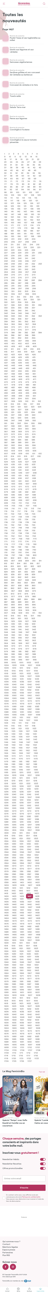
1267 (29, 808)
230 (26, 253)
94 (22, 190)
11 (15, 157)
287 (19, 283)
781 (5, 547)
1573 (37, 976)
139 (38, 209)
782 (12, 547)
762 (13, 536)
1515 (13, 946)
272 (26, 275)
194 (5, 236)
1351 (21, 855)
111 (11, 198)
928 (34, 621)
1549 (6, 965)
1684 (6, 1039)
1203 (36, 772)
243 (6, 261)
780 (34, 544)
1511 (21, 943)
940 (13, 629)
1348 (37, 852)
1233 (36, 789)
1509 (6, 943)
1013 (36, 668)
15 (36, 157)
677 (27, 489)
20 (27, 159)
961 (20, 640)
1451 (22, 910)
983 (33, 652)
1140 (14, 739)
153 (12, 217)
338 (6, 311)
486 (34, 388)
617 (32, 456)
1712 (28, 1053)
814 (18, 563)
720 (39, 511)
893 (13, 605)
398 (27, 341)
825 (13, 569)
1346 (22, 852)
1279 (6, 816)
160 (18, 220)
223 (12, 250)
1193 (35, 767)
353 (40, 316)
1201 (21, 772)
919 (5, 618)
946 (20, 632)
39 (17, 168)
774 (27, 541)
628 (34, 462)
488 (13, 390)
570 (27, 431)
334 (13, 308)
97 (40, 190)
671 (20, 486)
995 (13, 660)
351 (26, 316)
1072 (29, 701)
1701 (22, 1047)
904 (20, 610)
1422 (29, 893)
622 (26, 459)
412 (18, 349)
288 (26, 283)
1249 (6, 800)
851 (12, 583)
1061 (22, 695)
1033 (37, 679)
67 (23, 179)
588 (13, 443)
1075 (14, 704)
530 (6, 412)
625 (13, 462)
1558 (37, 968)
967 (27, 643)
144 (31, 212)
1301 (22, 827)
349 (13, 316)
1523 (36, 948)
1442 (29, 904)
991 (20, 657)
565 (27, 429)
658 (34, 478)
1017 (28, 671)
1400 (14, 882)
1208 (37, 775)
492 (6, 393)
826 (19, 569)
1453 (37, 910)
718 (25, 511)
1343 (37, 849)
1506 (22, 940)
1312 (28, 833)
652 (26, 476)
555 (33, 423)
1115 (13, 726)
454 (20, 371)
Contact (6, 1244)
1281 (21, 816)
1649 (6, 1020)
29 (40, 162)
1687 (29, 1039)
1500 (14, 937)
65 (11, 179)
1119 (6, 728)
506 (34, 399)
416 (5, 352)
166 (19, 223)
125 (25, 203)
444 (20, 366)
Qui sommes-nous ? (11, 1242)
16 (5, 159)
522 (25, 407)
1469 (6, 921)
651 (20, 476)
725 (33, 514)
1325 (14, 841)
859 (26, 585)
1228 (37, 786)
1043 (37, 684)
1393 (37, 877)
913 (5, 616)
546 (6, 421)
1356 (21, 858)
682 (26, 492)
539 (26, 415)
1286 (21, 819)
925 (13, 621)
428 (13, 357)
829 (6, 572)
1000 (13, 662)
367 (27, 324)
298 (27, 289)
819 (12, 566)
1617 (28, 1001)
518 (38, 404)
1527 (29, 951)
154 (18, 217)
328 (13, 305)
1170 (14, 756)
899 (20, 607)
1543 (37, 959)
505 (27, 399)
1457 (29, 913)
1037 (29, 682)
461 (34, 374)
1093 (37, 712)
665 (13, 484)
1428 (37, 896)
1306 (22, 830)
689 (6, 498)
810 (33, 561)
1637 (29, 1012)
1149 (6, 745)
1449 (6, 910)
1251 (21, 800)
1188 (35, 764)
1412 (28, 888)
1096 (22, 715)
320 (32, 300)
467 (6, 379)
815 (25, 563)
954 (6, 638)
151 (38, 214)
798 (20, 555)
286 (13, 283)
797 (13, 555)
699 (6, 503)
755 (33, 530)
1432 (29, 899)
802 (12, 558)
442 (6, 366)
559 (19, 426)
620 (13, 459)
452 (6, 371)
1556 (21, 968)
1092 (29, 712)
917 (32, 616)
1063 (37, 695)
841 (12, 577)
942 (27, 629)
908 (13, 613)
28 (34, 162)
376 (20, 330)
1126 (21, 731)
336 (26, 308)
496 (34, 393)
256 (19, 267)
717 (19, 511)
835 (6, 575)
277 (27, 277)
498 (13, 396)
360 (13, 322)
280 (13, 280)
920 (13, 618)
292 (19, 286)
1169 (6, 756)
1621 (21, 1003)
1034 (6, 682)
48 (29, 170)
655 (13, 478)
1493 (37, 932)
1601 (22, 992)
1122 (27, 728)
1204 (6, 775)
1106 (21, 720)
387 (19, 335)
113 (23, 198)
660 (13, 481)
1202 (29, 772)
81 (29, 184)
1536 (21, 957)
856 (6, 585)
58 (11, 176)
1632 (29, 1009)
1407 (30, 885)
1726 (22, 1061)
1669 (6, 1031)
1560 (14, 970)
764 (27, 536)
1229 (6, 789)
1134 (6, 737)
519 (5, 407)
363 (33, 322)
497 (6, 396)
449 (20, 368)
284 (40, 280)
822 (32, 566)
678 (34, 489)
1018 (36, 671)
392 (19, 338)
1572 (29, 976)
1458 (37, 913)
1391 (22, 877)
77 (5, 184)
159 (12, 220)
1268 (37, 808)
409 (34, 346)
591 (33, 443)
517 (31, 404)
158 (5, 220)
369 (6, 327)
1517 (28, 946)
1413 (36, 888)
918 (38, 616)
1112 (26, 723)
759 (27, 533)
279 (6, 280)
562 (6, 429)
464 (20, 376)
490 (27, 390)
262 (26, 269)
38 (11, 168)
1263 (37, 805)
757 (13, 533)
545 (33, 418)
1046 (22, 687)
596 (34, 445)
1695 (14, 1045)
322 (6, 302)
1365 (14, 863)
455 (27, 371)
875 (33, 594)
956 (20, 638)
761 (5, 536)
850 (6, 583)
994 (6, 660)
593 (13, 445)
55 (34, 173)
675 (13, 489)
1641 (22, 1014)
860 (33, 585)
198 (32, 236)
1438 (37, 902)
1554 (6, 968)
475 (27, 382)
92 (11, 190)
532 (19, 412)
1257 (29, 803)
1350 (14, 855)
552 (12, 423)
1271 (22, 811)
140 (5, 212)
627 (27, 462)
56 (39, 173)
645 (13, 473)
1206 (22, 775)
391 (12, 338)
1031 (22, 679)
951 (20, 635)
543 (19, 418)
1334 (6, 847)
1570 (14, 976)
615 (19, 456)
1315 (13, 836)
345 (20, 313)
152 (5, 217)
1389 (6, 877)
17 (11, 159)
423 (13, 354)
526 (13, 409)
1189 (6, 767)
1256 (21, 803)
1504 (6, 940)
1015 (14, 671)
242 (33, 258)
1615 (14, 1001)
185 (25, 231)
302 (19, 291)
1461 (22, 915)
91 (5, 190)
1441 (22, 904)
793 (20, 552)
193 (38, 234)
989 (6, 657)
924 (6, 621)
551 (5, 423)
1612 (28, 998)
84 (5, 187)
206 (13, 242)
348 (6, 316)
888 (13, 602)
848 (27, 580)
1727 (29, 1061)
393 (26, 338)
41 (29, 168)
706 (20, 506)
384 (40, 333)
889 (19, 602)
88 (28, 187)
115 (35, 198)
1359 (6, 860)
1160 (14, 750)
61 (29, 176)
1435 (14, 902)
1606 (22, 995)
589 (19, 443)
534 (33, 412)
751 (5, 530)
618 (38, 456)
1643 (37, 1014)
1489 (6, 932)
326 (33, 302)
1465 (14, 918)
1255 (14, 803)
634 (6, 467)
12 (20, 157)
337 (33, 308)
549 (27, 421)
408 (27, 346)
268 (34, 272)
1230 (14, 789)
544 (26, 418)
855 (39, 583)
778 (20, 544)
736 (6, 522)
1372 (29, 866)
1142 (28, 739)
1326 (21, 841)
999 (6, 662)
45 (11, 170)
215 (37, 245)
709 (6, 508)
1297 (29, 825)
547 (13, 421)
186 (31, 231)
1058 (37, 693)
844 (33, 577)
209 (34, 242)
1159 (6, 750)
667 (27, 484)
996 (20, 660)
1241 (22, 794)
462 (6, 376)
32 (16, 165)
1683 (37, 1036)
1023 (36, 673)
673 (34, 486)
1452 (29, 910)
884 (26, 599)
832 (26, 572)
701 (20, 503)
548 (20, 421)
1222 (28, 783)
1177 (28, 759)
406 (13, 346)
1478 (38, 924)
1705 (14, 1050)
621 (19, 459)
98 (5, 192)
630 (13, 465)
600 (27, 448)
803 (19, 558)
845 (6, 580)
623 (33, 459)
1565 (14, 973)
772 (13, 541)
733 (19, 520)
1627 (29, 1006)
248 (6, 264)
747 (13, 528)
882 (12, 599)
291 (12, 286)
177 (12, 228)
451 (34, 368)
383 (33, 333)
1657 (29, 1023)
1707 (30, 1050)
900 (27, 607)
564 (20, 429)
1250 (14, 800)
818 (5, 566)
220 (32, 247)
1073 (37, 701)
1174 (6, 759)
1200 (14, 772)
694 (6, 500)
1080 (14, 706)
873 (19, 594)
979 (6, 652)
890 (26, 602)
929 (6, 624)
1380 (14, 871)
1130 (13, 734)
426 (34, 354)
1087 (29, 709)
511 (33, 401)
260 (13, 269)
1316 (21, 836)
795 (34, 552)
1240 (14, 794)
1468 (38, 918)
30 (5, 165)
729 (27, 517)
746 (6, 528)
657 (27, 478)
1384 (6, 874)
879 (27, 597)
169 (39, 223)
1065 (14, 698)
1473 (37, 921)
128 (5, 206)
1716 (21, 1056)
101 (24, 192)
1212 (28, 778)
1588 (37, 984)
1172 (28, 756)
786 (6, 550)
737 (13, 522)
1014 (6, 671)
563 (13, 429)
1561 (22, 970)
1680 (14, 1036)
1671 (22, 1031)
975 (13, 649)
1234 (6, 792)
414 (31, 349)
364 (6, 324)
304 (33, 291)
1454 (6, 913)
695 (13, 500)
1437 (29, 902)
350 (20, 316)
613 (5, 456)
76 (40, 181)
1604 (6, 995)
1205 (14, 775)
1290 (14, 822)
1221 (21, 783)
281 (19, 280)
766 (6, 539)
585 (26, 440)
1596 (22, 990)
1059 (6, 695)
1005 (14, 665)
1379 (6, 871)
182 (5, 231)
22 (38, 159)
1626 (22, 1006)
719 (32, 511)
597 (6, 448)
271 (19, 275)
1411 (21, 888)
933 (33, 624)
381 (19, 333)
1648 (38, 1017)
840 (6, 577)
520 (12, 407)
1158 (35, 748)
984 (6, 654)
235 (19, 256)
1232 (29, 789)
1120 (13, 728)
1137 (28, 737)
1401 (22, 882)
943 (34, 629)
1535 (14, 957)
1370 (14, 866)
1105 (14, 720)
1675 (14, 1034)
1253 (36, 800)
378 (34, 330)
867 (13, 591)
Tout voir (42, 1072)
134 (5, 209)
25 (17, 162)
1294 (6, 825)
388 (26, 335)
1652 (29, 1020)
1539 (6, 959)
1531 (21, 954)
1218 (35, 781)
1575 (14, 979)
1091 (22, 712)
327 (6, 305)
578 (13, 437)
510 (26, 401)
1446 (22, 907)
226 (33, 250)
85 (11, 187)
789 (27, 550)
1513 (35, 943)
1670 (14, 1031)
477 (6, 385)
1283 (36, 816)
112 (17, 198)
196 (19, 236)
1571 (22, 976)
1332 (29, 844)
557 (6, 426)
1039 (6, 684)
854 (33, 583)
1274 (6, 814)
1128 (35, 731)
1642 (29, 1014)
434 (20, 360)
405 (6, 346)
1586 (21, 984)
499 (20, 396)
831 (19, 572)
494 (20, 393)
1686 (22, 1039)
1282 (29, 816)
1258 (37, 803)
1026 (22, 676)
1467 (30, 918)
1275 (14, 814)
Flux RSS (6, 1255)
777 (13, 544)
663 (34, 481)
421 (39, 352)
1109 (6, 723)
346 (27, 313)
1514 (6, 946)
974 (6, 649)
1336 (21, 847)
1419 (6, 893)
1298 (37, 825)
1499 (6, 937)
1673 (37, 1031)
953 (33, 635)
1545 (14, 962)
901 (34, 607)
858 (19, 585)
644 (6, 473)
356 (19, 319)
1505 (14, 940)
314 (31, 297)
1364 (6, 863)
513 (5, 404)
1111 (20, 723)
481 (34, 385)
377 (27, 330)
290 (6, 286)
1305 (14, 830)
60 (23, 176)
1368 (37, 863)
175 (38, 225)
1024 (6, 676)
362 (26, 322)
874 (26, 594)
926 (20, 621)
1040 (14, 684)
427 (6, 357)
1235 (14, 792)
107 (25, 195)
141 (12, 212)
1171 (21, 756)
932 (26, 624)
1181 (20, 761)
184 (18, 231)
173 (25, 225)
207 (20, 242)
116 (5, 201)
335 (19, 308)
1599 (6, 992)
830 (13, 572)
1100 (14, 717)
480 (27, 385)
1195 (14, 770)
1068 (38, 698)
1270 (14, 811)
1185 (13, 764)
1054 (6, 693)
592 (6, 445)
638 (34, 467)
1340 (14, 849)
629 (6, 465)
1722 (29, 1058)
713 (32, 508)
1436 (22, 902)
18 (16, 159)
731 (5, 520)
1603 (37, 992)
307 (20, 294)
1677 (30, 1034)
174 (31, 225)
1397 (29, 880)
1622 (29, 1003)
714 (39, 508)
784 (26, 547)
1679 (6, 1036)
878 (20, 597)
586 (33, 440)
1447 (30, 907)
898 (13, 607)
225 (26, 250)
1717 (28, 1056)
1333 (36, 844)
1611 (21, 998)
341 (26, 311)
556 (39, 423)
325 (26, 302)
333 (6, 308)
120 (30, 201)
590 (26, 443)
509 (20, 401)
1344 (6, 852)
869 (27, 591)
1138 (35, 737)
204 (33, 239)
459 (20, 374)
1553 (36, 965)
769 (27, 539)
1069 (6, 701)
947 (27, 632)
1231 (21, 789)
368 (34, 324)
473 (13, 382)
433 (13, 360)
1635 (14, 1012)
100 (17, 192)
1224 (6, 786)
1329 (6, 844)
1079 (6, 706)
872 (12, 594)
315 (37, 297)
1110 (13, 723)
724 (26, 514)
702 (27, 503)
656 (20, 478)
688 (34, 495)
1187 (28, 764)
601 (34, 448)
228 (13, 253)
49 (35, 170)
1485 (14, 929)
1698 (38, 1045)
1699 (6, 1047)
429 (20, 357)
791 (5, 552)
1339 (6, 849)
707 (27, 506)
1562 (29, 970)
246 (27, 261)
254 (6, 267)
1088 (37, 709)
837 (19, 575)
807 (13, 561)
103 (37, 192)
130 (18, 206)
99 (11, 192)
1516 (21, 946)
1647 (30, 1017)
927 (27, 621)
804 (26, 558)
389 (33, 335)
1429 (6, 899)
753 (19, 530)
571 (33, 431)
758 (20, 533)
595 (27, 445)
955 (13, 638)
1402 (29, 882)
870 (34, 591)
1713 (36, 1053)
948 (34, 632)
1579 (6, 981)
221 (38, 247)
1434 (6, 902)
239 (13, 258)
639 (6, 470)
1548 (37, 962)
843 (26, 577)
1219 (6, 783)
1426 (22, 896)
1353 (36, 855)
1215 (13, 781)
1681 (22, 1036)
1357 (29, 858)
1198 (36, 770)
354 (6, 319)
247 (34, 261)
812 (5, 563)
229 (19, 253)
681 (20, 492)
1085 (14, 709)
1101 (21, 717)
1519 (6, 948)
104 (5, 195)
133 (37, 206)
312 (18, 297)
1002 (29, 662)
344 (13, 313)
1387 (29, 874)
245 (20, 261)
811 (40, 561)
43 (40, 168)
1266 (22, 808)
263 (33, 269)
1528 (37, 951)
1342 (29, 849)
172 (18, 225)
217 (12, 247)
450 (27, 368)
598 (13, 448)
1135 (13, 737)
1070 (14, 701)
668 (34, 484)
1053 (37, 690)
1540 (14, 959)
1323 (36, 838)
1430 (14, 899)
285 (6, 283)
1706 (22, 1050)
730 (34, 517)
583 (12, 440)
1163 (35, 750)
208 (27, 242)
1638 (37, 1012)
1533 (36, 954)
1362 (29, 860)
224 (19, 250)
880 (34, 597)
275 (13, 277)
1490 (14, 932)
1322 (28, 838)
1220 (14, 783)
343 (6, 313)
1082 (29, 706)
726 (6, 517)
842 (19, 577)
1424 (6, 896)
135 (12, 209)
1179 (6, 761)
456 (34, 371)
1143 (35, 739)
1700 (14, 1047)
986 (20, 654)
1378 (37, 869)
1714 (6, 1056)
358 (33, 319)
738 (20, 522)
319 (25, 300)
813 (12, 563)
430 (27, 357)
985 (13, 654)
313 (24, 297)
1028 (37, 676)
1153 (35, 745)
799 (27, 555)
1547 (29, 962)
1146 (21, 742)
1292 (29, 822)
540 (33, 415)
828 (33, 569)
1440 (14, 904)
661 (20, 481)
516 (25, 404)
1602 (29, 992)
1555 (14, 968)
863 (19, 588)
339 (13, 311)
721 (5, 514)
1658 (37, 1023)
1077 (30, 704)
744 (26, 525)
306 (13, 294)
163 (38, 220)
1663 (37, 1025)
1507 (29, 940)
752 (12, 530)
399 (34, 341)
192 (31, 234)
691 (20, 498)
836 (13, 575)
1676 (22, 1034)
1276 (22, 814)
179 (25, 228)
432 (6, 360)
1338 (37, 847)
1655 (14, 1023)
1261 (22, 805)
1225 (14, 786)
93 (17, 190)
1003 (37, 662)
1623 (36, 1003)
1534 (6, 957)
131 (25, 206)
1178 (36, 759)
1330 (14, 844)
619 (5, 459)
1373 (37, 866)
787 (13, 550)
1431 (22, 899)
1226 (21, 786)
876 (6, 597)
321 (38, 300)
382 (26, 333)
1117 (26, 726)
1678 (38, 1034)
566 (34, 429)
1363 (37, 860)
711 (19, 508)
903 (13, 610)
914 (12, 616)
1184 (6, 764)
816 (31, 563)
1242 (29, 794)
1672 (29, 1031)
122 (5, 203)
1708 (38, 1050)
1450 (14, 910)
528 (26, 409)
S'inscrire (24, 1188)
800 (34, 555)
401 (13, 344)
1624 (6, 1006)
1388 (37, 874)
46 (17, 170)
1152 (27, 745)
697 (27, 500)
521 (19, 407)
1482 (29, 926)
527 (19, 409)
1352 (29, 855)
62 (34, 176)
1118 (33, 726)
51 (11, 173)
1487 (29, 929)
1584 (6, 984)
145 (38, 212)
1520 (14, 948)
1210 (14, 778)
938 (34, 627)
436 (34, 360)
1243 (37, 794)
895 (27, 605)
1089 (6, 712)
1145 (14, 742)
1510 (14, 943)
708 (34, 506)
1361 (22, 860)
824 (6, 569)
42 (34, 168)
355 (13, 319)
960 (13, 640)
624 (6, 462)
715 (5, 511)
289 (33, 283)
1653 (37, 1020)
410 (5, 349)
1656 (22, 1023)
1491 (22, 932)
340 (20, 311)
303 (26, 291)
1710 (14, 1053)
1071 (22, 701)
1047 (30, 687)
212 (18, 245)
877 (13, 597)
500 (27, 396)
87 (23, 187)
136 (18, 209)
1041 (22, 684)
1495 (14, 935)
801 (5, 558)
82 (34, 184)
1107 (28, 720)
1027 (29, 676)
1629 (6, 1009)
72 (17, 181)
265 (13, 272)
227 (6, 253)
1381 (21, 871)
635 (13, 467)
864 (26, 588)
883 (19, 599)
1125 (13, 731)
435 (27, 360)
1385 (14, 874)
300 (6, 291)
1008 (38, 665)
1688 (37, 1039)
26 (22, 162)
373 (33, 327)
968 (34, 643)
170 (5, 225)
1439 (6, 904)
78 (11, 184)
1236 (21, 792)
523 (32, 407)
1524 (6, 951)
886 (39, 599)
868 (20, 591)
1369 (6, 866)
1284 (6, 819)
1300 (14, 827)
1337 (29, 847)
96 (34, 190)
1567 (29, 973)
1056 (22, 693)
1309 (6, 833)
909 (20, 613)
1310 (14, 833)
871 (5, 594)
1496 (22, 935)
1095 (14, 715)
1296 (22, 825)
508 (13, 401)
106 (19, 195)
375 (13, 330)
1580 (14, 981)
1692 (29, 1042)
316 (5, 300)
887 (6, 602)
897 (6, 607)
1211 (21, 778)
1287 (29, 819)
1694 (6, 1045)
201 (12, 239)
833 (33, 572)
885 (33, 599)
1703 (37, 1047)
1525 (14, 951)
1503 (37, 937)
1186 (21, 764)
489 (20, 390)
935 (13, 627)
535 (39, 412)
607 (6, 453)
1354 (6, 858)
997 (27, 660)
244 (13, 261)
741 (5, 525)
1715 (14, 1056)
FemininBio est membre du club (13, 1281)
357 (26, 319)
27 (28, 162)
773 (20, 541)
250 (20, 264)
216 (5, 247)
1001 (21, 662)
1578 (37, 979)
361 (19, 322)
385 (6, 335)
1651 (22, 1020)
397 (20, 341)
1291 (22, 822)
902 (6, 610)
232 (40, 253)
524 (39, 407)
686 (20, 495)
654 (6, 478)
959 (6, 640)
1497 (30, 935)
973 (34, 646)
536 (6, 415)
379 (6, 333)
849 (34, 580)
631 (19, 465)
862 (12, 588)
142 (18, 212)
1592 (29, 987)
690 (13, 498)
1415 (14, 891)
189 (12, 234)
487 (6, 390)
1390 (14, 877)
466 (34, 376)
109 (39, 195)
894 (20, 605)
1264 (6, 808)
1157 (28, 748)
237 (33, 256)
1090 (14, 712)
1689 (6, 1042)
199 (39, 236)
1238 (37, 792)
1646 (22, 1017)
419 (25, 352)
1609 (6, 998)
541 (5, 418)
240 (20, 258)
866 (6, 591)
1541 (22, 959)
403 (27, 344)
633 (33, 465)
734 (26, 520)
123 (12, 203)
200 (6, 239)
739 (27, 522)
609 (20, 453)
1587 (29, 984)
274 (6, 277)
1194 (6, 770)
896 (34, 605)
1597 (29, 990)
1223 (36, 783)
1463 (37, 915)
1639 (6, 1014)
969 (6, 646)
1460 (14, 915)
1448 (38, 907)
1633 (37, 1009)
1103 (36, 717)
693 (34, 498)
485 (27, 388)
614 (12, 456)
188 (5, 234)
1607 (30, 995)
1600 (14, 992)
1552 (29, 965)
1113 (33, 723)
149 (25, 214)
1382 (29, 871)
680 (13, 492)
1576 (22, 979)
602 (6, 451)
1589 (6, 987)
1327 (29, 841)
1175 (13, 759)
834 (40, 572)
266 (20, 272)
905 (27, 610)
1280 (14, 816)
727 (13, 517)
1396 (22, 880)
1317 (28, 836)
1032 (29, 679)
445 (27, 366)
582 (6, 440)
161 (25, 220)
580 (27, 437)
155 (25, 217)
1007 (30, 665)
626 (20, 462)
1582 (29, 981)
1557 (29, 968)
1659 (6, 1025)
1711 (21, 1053)
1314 (6, 836)
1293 (37, 822)
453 (13, 371)
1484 (6, 929)
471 (34, 379)
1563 (37, 970)
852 (19, 583)
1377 (29, 869)
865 (33, 588)
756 (6, 533)
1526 (21, 951)
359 (6, 322)
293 (26, 286)
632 (26, 465)
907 (6, 613)
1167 (28, 753)
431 (33, 357)
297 (20, 289)
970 (13, 646)
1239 (6, 794)
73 (22, 181)
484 (20, 388)
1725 (14, 1061)
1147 (28, 742)
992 (27, 657)
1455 (14, 913)
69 (35, 179)
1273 (37, 811)
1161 (20, 750)
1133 (35, 734)
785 (33, 547)
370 (13, 327)
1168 (36, 753)
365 (13, 324)
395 (6, 341)
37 (5, 168)
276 (20, 277)
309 (34, 294)
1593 (37, 987)
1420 (14, 893)
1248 (37, 797)
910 (27, 613)
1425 (14, 896)
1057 (29, 693)
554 (26, 423)
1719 (6, 1058)
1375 (14, 869)
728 (20, 517)
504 (20, 399)
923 (33, 618)
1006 (22, 665)
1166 (21, 753)
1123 (34, 728)
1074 (6, 704)
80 (23, 184)
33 (22, 165)
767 (13, 539)
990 (13, 657)
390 (6, 338)
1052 (29, 690)
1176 (21, 759)
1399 (6, 882)
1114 (6, 726)
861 (5, 588)
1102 (28, 717)
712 (25, 508)
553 (19, 423)
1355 (14, 858)
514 (12, 404)
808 (20, 561)
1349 (6, 855)
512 (39, 401)
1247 (29, 797)
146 (5, 214)
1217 (28, 781)
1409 (6, 888)
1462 (29, 915)
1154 (6, 748)
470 (27, 379)
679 (6, 492)
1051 (22, 690)
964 (6, 643)
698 (34, 500)
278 (34, 277)
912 (40, 613)
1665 (14, 1028)
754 (26, 530)
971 (20, 646)
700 (13, 503)
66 (17, 179)
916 (25, 616)
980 (13, 652)
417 (12, 352)
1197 (28, 770)
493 (13, 393)
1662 (29, 1025)
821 (25, 566)
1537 (29, 957)
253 (40, 264)
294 (33, 286)
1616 (21, 1001)
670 (13, 486)
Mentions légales (10, 1247)
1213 (35, 778)
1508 (37, 940)
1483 (37, 926)
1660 (14, 1025)
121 (36, 201)
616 (25, 456)
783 (19, 547)
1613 (36, 998)
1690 (14, 1042)
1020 (14, 673)
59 (17, 176)
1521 (21, 948)
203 (26, 239)
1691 (22, 1042)
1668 (38, 1028)
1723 (36, 1058)
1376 (22, 869)
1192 (28, 767)
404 (34, 344)
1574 (6, 979)
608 (13, 453)
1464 (6, 918)
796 (6, 555)
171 (12, 225)
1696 (22, 1045)
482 (6, 388)
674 (6, 489)
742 (12, 525)
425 (27, 354)
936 (20, 627)
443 (13, 366)
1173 (35, 756)
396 (13, 341)
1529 (6, 954)
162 (31, 220)
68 (29, 179)
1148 (36, 742)
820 (19, 566)
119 (24, 201)
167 (25, 223)
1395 (14, 880)
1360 (14, 860)
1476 (22, 924)
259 (6, 269)
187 (38, 231)
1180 (14, 761)
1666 (22, 1028)
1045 (14, 687)
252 (33, 264)
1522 (28, 948)
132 (31, 206)
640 (13, 470)
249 (13, 264)
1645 (14, 1017)
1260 (14, 805)
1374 (6, 869)
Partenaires (7, 1253)
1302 (29, 827)
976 (20, 649)
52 (16, 173)
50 (5, 173)
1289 (6, 822)
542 (12, 418)
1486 (22, 929)
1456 (22, 913)
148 (19, 214)
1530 (14, 954)
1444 (6, 907)
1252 (29, 800)
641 (20, 470)
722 (12, 514)
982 (26, 652)
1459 (6, 915)
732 (12, 520)
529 (33, 409)
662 (27, 481)
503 (13, 399)
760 (34, 533)
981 (20, 652)
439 (20, 363)
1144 (6, 742)
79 (17, 184)
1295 (14, 825)
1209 (6, 778)
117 (11, 201)
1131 (20, 734)
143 (25, 212)
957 (27, 638)
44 (5, 170)
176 (5, 228)
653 (33, 476)
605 (27, 451)
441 (34, 363)
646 (20, 473)
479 (20, 385)
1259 (6, 805)
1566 (22, 973)
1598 (37, 990)
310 (5, 297)
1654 (6, 1023)
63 (40, 176)
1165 (14, 753)
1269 (6, 811)
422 (6, 354)
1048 (38, 687)
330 (26, 305)
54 (28, 173)
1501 (22, 937)
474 (20, 382)
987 (27, 654)
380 (13, 333)
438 (13, 363)
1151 (20, 745)
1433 (37, 899)
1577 (29, 979)
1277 (29, 814)
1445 (14, 907)
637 (27, 467)
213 (24, 245)
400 (6, 344)
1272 (29, 811)
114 (29, 198)
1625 (14, 1006)
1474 (6, 924)
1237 (29, 792)
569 (20, 431)
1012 (28, 668)
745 (33, 525)
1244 (6, 797)
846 (13, 580)
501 (34, 396)
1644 (6, 1017)
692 (27, 498)
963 (34, 640)
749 (27, 528)
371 (19, 327)
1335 (14, 847)
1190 (14, 767)
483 (13, 388)
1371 (22, 866)
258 (33, 267)
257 (26, 267)
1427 (29, 896)
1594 (6, 990)
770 (35, 539)
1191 (20, 767)
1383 (36, 871)
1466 (22, 918)
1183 (35, 761)
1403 (37, 882)
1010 (14, 668)
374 (6, 330)
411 (12, 349)
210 (5, 245)
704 (6, 506)
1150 (14, 745)
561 (33, 426)
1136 (21, 737)
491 (34, 390)
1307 (29, 830)
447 (6, 368)
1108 (36, 720)
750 (34, 528)
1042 (29, 684)
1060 (14, 695)
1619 (6, 1003)
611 (33, 453)
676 (20, 489)
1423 (36, 893)
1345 (14, 852)
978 (34, 649)
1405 (14, 885)
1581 (21, 981)
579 (20, 437)
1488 (37, 929)
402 (20, 344)
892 (6, 605)
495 (27, 393)
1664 (6, 1028)
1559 (6, 970)
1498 (38, 935)
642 (27, 470)
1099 (6, 717)
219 (25, 247)
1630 (14, 1009)
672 (27, 486)
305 (6, 294)
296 (13, 289)
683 (33, 492)
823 (39, 566)
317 (12, 300)
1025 (14, 676)
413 (25, 349)
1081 (22, 706)
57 (5, 176)
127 (38, 203)
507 (6, 401)
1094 (6, 715)
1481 (22, 926)
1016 (21, 671)
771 (5, 541)
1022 (29, 673)
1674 (6, 1034)
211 (12, 245)
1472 (29, 921)
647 (27, 473)
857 (13, 585)
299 (34, 289)
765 (34, 536)
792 (13, 552)
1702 (29, 1047)
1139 (6, 739)
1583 (36, 981)
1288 (37, 819)
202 (19, 239)
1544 (6, 962)
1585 (14, 984)
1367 (29, 863)
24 (11, 162)
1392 (29, 877)
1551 (21, 965)
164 (5, 223)
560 (26, 426)
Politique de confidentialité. (31, 1197)
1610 (14, 998)
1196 (21, 770)
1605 (14, 995)
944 (6, 632)
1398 (37, 880)
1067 (30, 698)
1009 (6, 668)
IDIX (14, 1276)
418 (19, 352)
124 (18, 203)
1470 (14, 921)
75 (34, 181)
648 (34, 473)
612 (40, 453)
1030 (14, 679)
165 (12, 223)
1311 (21, 833)
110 (5, 198)
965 (13, 643)
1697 (30, 1045)
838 (26, 575)
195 (12, 236)
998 (34, 660)
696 (20, 500)
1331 (21, 844)
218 (18, 247)
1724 (6, 1061)
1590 (14, 987)
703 (34, 503)
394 (33, 338)
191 (25, 234)
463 (13, 376)
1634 (6, 1012)
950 (13, 635)
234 (13, 256)
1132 (27, 734)
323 (12, 302)
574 (20, 434)
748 (20, 528)
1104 (6, 720)
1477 (30, 924)
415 (38, 349)
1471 (22, 921)
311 (12, 297)
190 (18, 234)
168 (32, 223)
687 (27, 495)
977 (27, 649)
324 (19, 302)
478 (13, 385)
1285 (14, 819)
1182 (27, 761)
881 (5, 599)
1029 (6, 679)
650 (13, 476)
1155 (13, 748)
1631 (22, 1009)
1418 (36, 891)
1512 (28, 943)
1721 (21, 1058)
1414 (6, 891)
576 (34, 434)
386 (13, 335)
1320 (14, 838)
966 (20, 643)
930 (13, 624)
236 (26, 256)
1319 (6, 838)
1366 (22, 863)
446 (34, 366)
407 (20, 346)
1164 (6, 753)
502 (6, 399)
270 (13, 275)
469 (20, 379)
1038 (37, 682)
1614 (6, 1001)
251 (26, 264)
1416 (21, 891)
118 (18, 201)
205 (6, 242)
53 (22, 173)
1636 (22, 1012)
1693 (37, 1042)
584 (19, 440)
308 (27, 294)
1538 (37, 957)
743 (19, 525)
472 (6, 382)
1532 (29, 954)
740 (34, 522)
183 (12, 231)
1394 (6, 880)
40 (23, 168)
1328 (37, 841)
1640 (14, 1014)
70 (5, 181)
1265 (14, 808)
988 (34, 654)
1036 (22, 682)
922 (26, 618)
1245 (14, 797)
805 (33, 558)
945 (13, 632)
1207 (29, 775)
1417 (28, 891)
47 (23, 170)
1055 (14, 693)
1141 (20, 739)
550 (34, 421)
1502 (29, 937)
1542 (29, 959)
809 (27, 561)
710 (13, 508)
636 (20, 467)
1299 (6, 827)
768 (20, 539)
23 (5, 162)
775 (34, 541)
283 (33, 280)
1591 (22, 987)
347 (34, 313)
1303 (37, 827)
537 (13, 415)
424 (20, 354)
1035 (14, 682)
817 (38, 563)
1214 (6, 781)
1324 (6, 841)
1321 (21, 838)
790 (34, 550)
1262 (29, 805)
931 (19, 624)
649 (6, 476)
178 (19, 228)
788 (20, 550)
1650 (14, 1020)
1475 (14, 924)
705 (13, 506)
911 (33, 613)
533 (26, 412)
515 (18, 404)
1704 (6, 1050)
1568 (37, 973)
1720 (14, 1058)
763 (20, 536)
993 (34, 657)
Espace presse (8, 1250)
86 (17, 187)
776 (6, 544)
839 (33, 575)
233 (6, 256)
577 (6, 437)
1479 (6, 926)
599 (20, 448)
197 (25, 236)
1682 (29, 1036)
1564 (6, 973)
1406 (22, 885)
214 (31, 245)
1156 (21, 748)
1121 (20, 728)
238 (6, 258)
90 (40, 187)
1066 (22, 698)
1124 (6, 731)
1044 (6, 687)
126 (31, 203)
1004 (6, 665)
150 (32, 214)
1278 (37, 814)
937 (27, 627)
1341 (22, 849)
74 (28, 181)
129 (12, 206)
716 (12, 511)
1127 (28, 731)
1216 (21, 781)
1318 (35, 836)
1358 (37, 858)
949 (6, 635)
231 (33, 253)
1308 (37, 830)
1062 (29, 695)
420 (32, 352)
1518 (35, 946)
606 (34, 451)
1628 (37, 1006)
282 (26, 280)
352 (33, 316)
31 (11, 165)
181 (38, 228)
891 (33, 602)
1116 (19, 726)
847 (20, 580)
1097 (30, 715)
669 (6, 486)
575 (26, 434)
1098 (38, 715)
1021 (21, 673)
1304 (6, 830)
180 (32, 228)
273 (33, 275)
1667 (30, 1028)
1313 (35, 833)
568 (13, 431)
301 (12, 291)
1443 (37, 904)
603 (13, 451)
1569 (6, 976)
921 (19, 618)
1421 (21, 893)
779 (27, 544)
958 (34, 638)
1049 (6, 690)
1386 (21, 874)
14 (31, 157)
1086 (22, 709)
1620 (14, 1003)
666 (20, 484)
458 (13, 374)
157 (38, 217)
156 (31, 217)
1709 (6, 1053)
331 (33, 305)
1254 (6, 803)
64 (5, 179)
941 (20, 629)
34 (28, 165)
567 (6, 431)
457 (6, 374)
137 (25, 209)
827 (26, 569)
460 (27, 374)
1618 (36, 1001)
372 (26, 327)
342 (33, 311)
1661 (22, 1025)
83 (40, 184)
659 (6, 481)
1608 (38, 995)
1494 (6, 935)
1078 (38, 704)
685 (13, 495)
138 (31, 209)
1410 (14, 888)
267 (27, 272)
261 (19, 269)
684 (6, 495)
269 (6, 275)
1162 (28, 750)
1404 (6, 885)
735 (33, 520)
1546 (22, 962)
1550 (14, 965)
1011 (21, 668)
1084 (6, 709)
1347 (29, 852)
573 (13, 434)
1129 (6, 734)
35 (34, 165)
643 (34, 470)
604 (20, 451)
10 (10, 157)
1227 (29, 786)
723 (19, 514)
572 (6, 434)
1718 (36, 1056)
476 (34, 382)
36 (39, 165)
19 (21, 159)
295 (6, 289)
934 (6, 627)
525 (6, 409)
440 (27, 363)
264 (6, 272)
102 (30, 192)
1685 (14, 1039)
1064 (6, 698)
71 (11, 181)
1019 (6, 673)
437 (6, 363)
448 (13, 368)
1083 (37, 706)
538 (19, 415)
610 (27, 453)
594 (20, 445)
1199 (6, 772)
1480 (14, 926)
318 (18, 300)
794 (27, 552)
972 (27, 646)
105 (12, 195)
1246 (22, 797)
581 (33, 437)
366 (20, 324)
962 (27, 640)
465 (27, 376)
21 (33, 159)
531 (12, 412)
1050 (14, 690)
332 (40, 305)
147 (12, 214)
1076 (22, 704)
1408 (38, 885)
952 (26, 635)
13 (26, 157)
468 (13, 379)
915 (19, 616)
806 (6, 561)
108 (32, 195)
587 (6, 443)
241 (26, 258)
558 (13, 426)
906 (34, 610)
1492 (29, 932)
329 (19, 305)
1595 (14, 990)
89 (34, 187)
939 (6, 629)
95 (28, 190)
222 (6, 250)
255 (13, 267)
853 (26, 583)
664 (6, 484)
